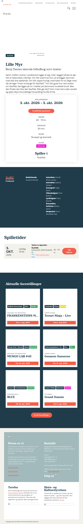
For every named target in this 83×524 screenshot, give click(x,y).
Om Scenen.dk (49, 3)
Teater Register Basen (15, 493)
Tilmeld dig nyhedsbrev (25, 3)
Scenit (62, 500)
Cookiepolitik (12, 471)
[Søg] (68, 9)
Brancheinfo (39, 3)
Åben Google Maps (42, 255)
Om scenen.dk (13, 468)
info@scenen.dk (53, 471)
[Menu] (73, 8)
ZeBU (10, 178)
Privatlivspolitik (13, 475)
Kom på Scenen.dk (62, 3)
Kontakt (73, 3)
